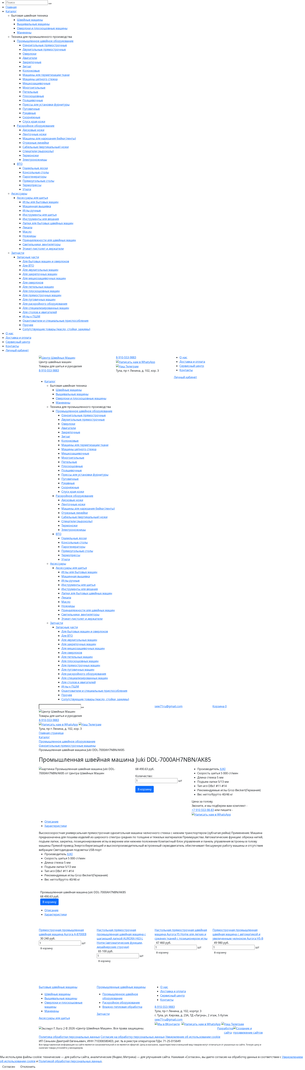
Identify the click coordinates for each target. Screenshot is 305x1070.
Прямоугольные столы (38, 181)
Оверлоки (29, 54)
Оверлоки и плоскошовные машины (42, 28)
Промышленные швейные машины (121, 987)
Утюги (27, 189)
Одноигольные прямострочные (45, 45)
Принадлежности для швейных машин (49, 240)
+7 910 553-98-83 (203, 810)
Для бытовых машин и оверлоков (46, 261)
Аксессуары (19, 193)
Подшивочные (33, 100)
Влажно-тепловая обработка (122, 1007)
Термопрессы (32, 185)
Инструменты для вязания (41, 219)
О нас (9, 333)
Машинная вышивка (37, 206)
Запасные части (28, 257)
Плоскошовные (33, 96)
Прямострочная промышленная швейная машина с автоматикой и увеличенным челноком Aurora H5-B (238, 934)
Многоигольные (34, 88)
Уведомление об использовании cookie (192, 1037)
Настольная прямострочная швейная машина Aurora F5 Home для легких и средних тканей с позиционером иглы (181, 934)
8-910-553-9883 (49, 370)
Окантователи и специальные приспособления (55, 321)
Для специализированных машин (46, 308)
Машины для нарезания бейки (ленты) (49, 138)
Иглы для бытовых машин (40, 202)
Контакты (12, 346)
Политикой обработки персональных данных (70, 1061)
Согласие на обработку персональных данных (133, 1037)
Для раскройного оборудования (45, 304)
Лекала (27, 227)
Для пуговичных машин (39, 299)
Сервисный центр (18, 342)
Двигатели (30, 58)
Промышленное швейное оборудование (45, 41)
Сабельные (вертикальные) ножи (46, 147)
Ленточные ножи (34, 134)
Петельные (30, 92)
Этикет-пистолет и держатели (43, 249)
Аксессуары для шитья (32, 198)
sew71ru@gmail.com (169, 706)
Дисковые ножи (33, 130)
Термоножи (31, 155)
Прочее (28, 325)
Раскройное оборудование (35, 126)
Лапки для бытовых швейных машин (48, 223)
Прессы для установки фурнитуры (46, 104)
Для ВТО (28, 266)
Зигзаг (27, 66)
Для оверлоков (33, 282)
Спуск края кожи (34, 121)
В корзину (144, 789)
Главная (11, 7)
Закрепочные (32, 62)
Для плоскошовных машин (41, 291)
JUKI (222, 769)
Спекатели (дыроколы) (38, 151)
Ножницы (29, 236)
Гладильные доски (35, 168)
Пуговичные (31, 109)
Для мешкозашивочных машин (44, 278)
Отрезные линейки (36, 143)
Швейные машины (30, 20)
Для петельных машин (38, 287)
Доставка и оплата (18, 338)
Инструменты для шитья (40, 215)
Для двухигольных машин (40, 270)
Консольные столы (36, 172)
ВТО (20, 164)
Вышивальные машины (33, 24)
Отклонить (27, 1067)
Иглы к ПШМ (31, 316)
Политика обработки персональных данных (69, 1037)
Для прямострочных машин (42, 295)
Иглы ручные (32, 210)
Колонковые (31, 71)
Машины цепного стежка (40, 79)
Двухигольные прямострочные (44, 49)
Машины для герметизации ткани (46, 75)
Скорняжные (31, 117)
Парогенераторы (34, 177)
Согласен (8, 1067)
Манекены (24, 32)
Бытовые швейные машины (58, 987)
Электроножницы (35, 160)
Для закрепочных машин (40, 274)
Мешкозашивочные (36, 83)
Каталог (11, 11)
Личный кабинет (17, 350)
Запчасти (17, 253)
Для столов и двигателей (40, 312)
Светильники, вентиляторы (42, 244)
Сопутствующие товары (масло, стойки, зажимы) (56, 329)
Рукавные (29, 113)
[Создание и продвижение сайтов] (249, 1030)
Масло (27, 232)
